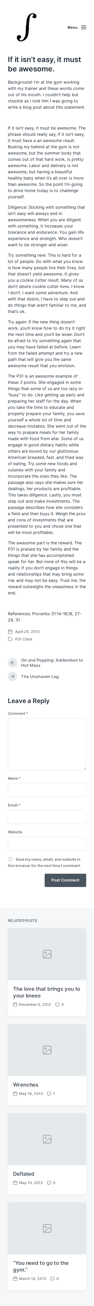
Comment (18, 713)
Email (14, 805)
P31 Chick (23, 639)
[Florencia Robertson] (26, 27)
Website (15, 832)
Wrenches (25, 1085)
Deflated (23, 1174)
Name (14, 778)
